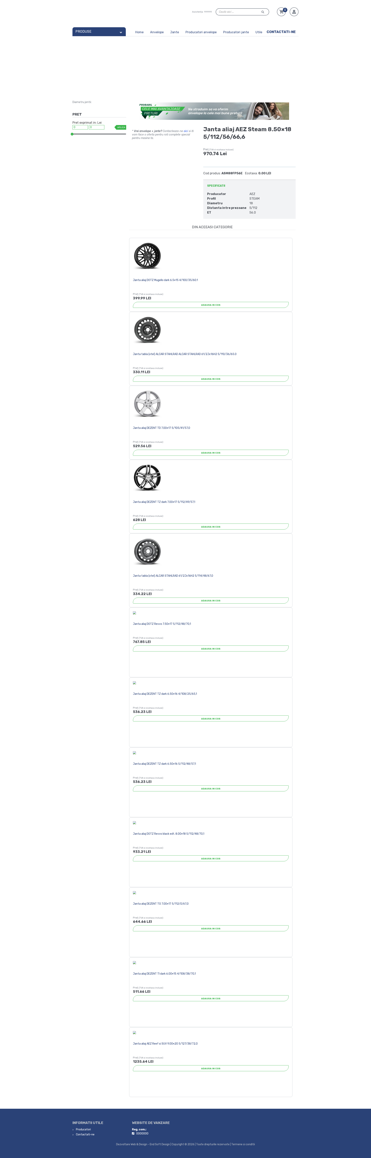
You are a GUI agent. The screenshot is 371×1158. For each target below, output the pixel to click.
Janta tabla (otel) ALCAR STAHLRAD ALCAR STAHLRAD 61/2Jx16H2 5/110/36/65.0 (185, 354)
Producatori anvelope (201, 32)
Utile (258, 32)
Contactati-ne (281, 32)
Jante (174, 32)
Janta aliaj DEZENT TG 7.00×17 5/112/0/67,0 (161, 903)
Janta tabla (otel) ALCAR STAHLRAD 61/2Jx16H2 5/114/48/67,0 (173, 575)
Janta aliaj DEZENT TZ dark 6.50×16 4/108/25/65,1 (165, 694)
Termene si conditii (243, 1144)
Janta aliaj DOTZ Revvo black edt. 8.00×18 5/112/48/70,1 (168, 833)
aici (186, 131)
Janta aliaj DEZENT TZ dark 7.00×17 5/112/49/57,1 (164, 502)
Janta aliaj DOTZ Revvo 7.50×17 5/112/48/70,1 (162, 624)
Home (139, 32)
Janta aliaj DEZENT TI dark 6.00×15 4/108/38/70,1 (164, 973)
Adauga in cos (210, 305)
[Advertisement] (185, 65)
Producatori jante (236, 32)
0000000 (142, 1133)
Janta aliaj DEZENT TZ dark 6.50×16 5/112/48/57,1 (164, 763)
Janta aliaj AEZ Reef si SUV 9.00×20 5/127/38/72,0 (165, 1043)
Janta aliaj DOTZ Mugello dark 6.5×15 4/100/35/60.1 (165, 280)
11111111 (208, 11)
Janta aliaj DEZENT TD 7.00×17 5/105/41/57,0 (161, 428)
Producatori (83, 1129)
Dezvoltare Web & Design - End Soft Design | (143, 1144)
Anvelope (157, 32)
